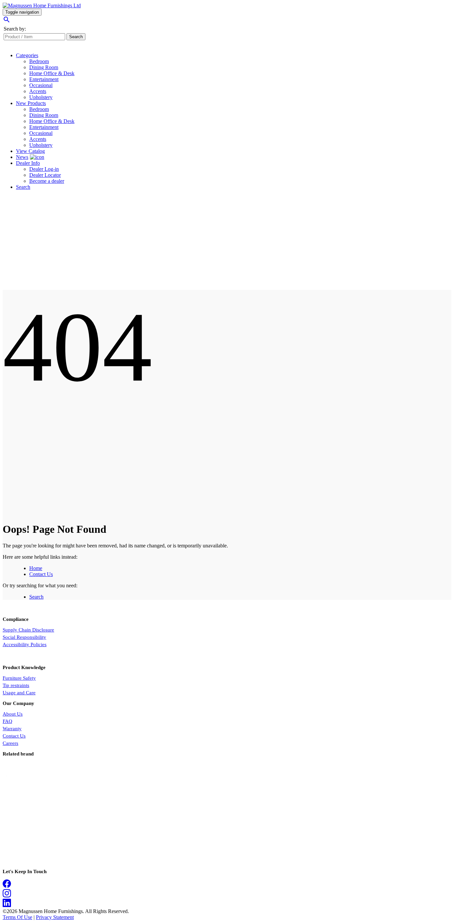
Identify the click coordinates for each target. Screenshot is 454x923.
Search (36, 597)
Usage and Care (19, 692)
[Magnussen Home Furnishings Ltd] (42, 5)
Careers (10, 743)
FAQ (7, 721)
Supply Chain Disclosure (28, 630)
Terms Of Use (17, 917)
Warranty (12, 728)
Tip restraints (16, 685)
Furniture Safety (19, 678)
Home (35, 568)
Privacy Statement (55, 917)
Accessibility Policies (25, 644)
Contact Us (41, 574)
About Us (13, 714)
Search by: (15, 29)
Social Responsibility (24, 637)
